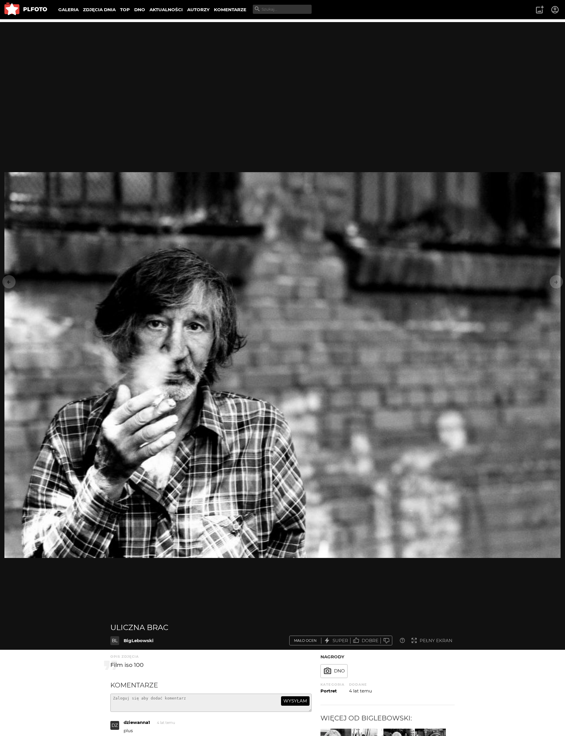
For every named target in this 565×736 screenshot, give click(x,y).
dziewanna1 (137, 722)
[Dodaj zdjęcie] (539, 9)
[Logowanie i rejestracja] (555, 9)
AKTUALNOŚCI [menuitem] (166, 9)
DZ (115, 725)
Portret (328, 691)
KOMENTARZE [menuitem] (230, 9)
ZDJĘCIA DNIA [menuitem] (99, 9)
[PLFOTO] (25, 9)
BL (115, 640)
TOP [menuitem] (125, 9)
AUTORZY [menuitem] (198, 9)
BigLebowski (139, 640)
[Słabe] (386, 640)
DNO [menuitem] (139, 9)
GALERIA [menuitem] (68, 9)
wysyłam (295, 701)
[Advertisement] (282, 63)
